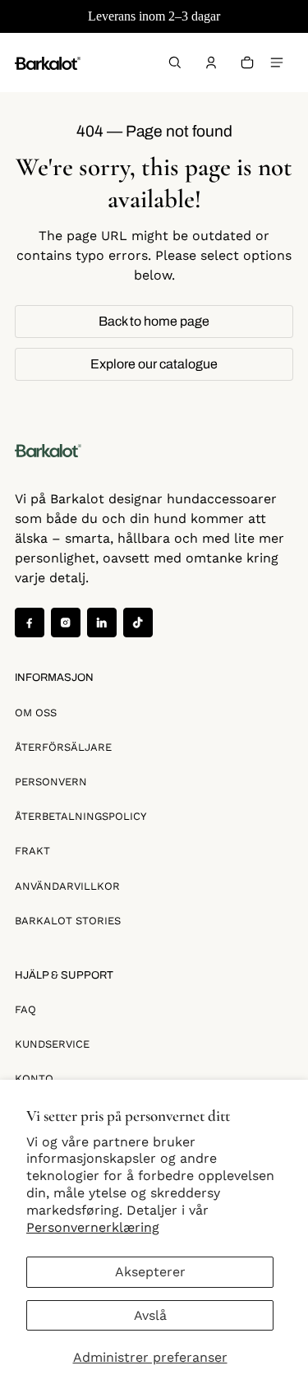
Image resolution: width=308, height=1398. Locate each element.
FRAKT (32, 851)
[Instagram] (65, 622)
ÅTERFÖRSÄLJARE (63, 747)
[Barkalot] (47, 62)
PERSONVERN (51, 781)
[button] (175, 62)
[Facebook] (29, 622)
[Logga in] (211, 62)
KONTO (34, 1078)
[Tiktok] (138, 622)
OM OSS (36, 712)
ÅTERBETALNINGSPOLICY (80, 816)
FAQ (25, 1009)
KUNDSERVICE (52, 1044)
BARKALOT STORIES (68, 920)
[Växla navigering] (276, 62)
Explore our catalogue (154, 364)
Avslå (150, 1315)
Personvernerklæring (92, 1227)
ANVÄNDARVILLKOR (67, 886)
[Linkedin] (102, 622)
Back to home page (154, 321)
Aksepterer (150, 1272)
